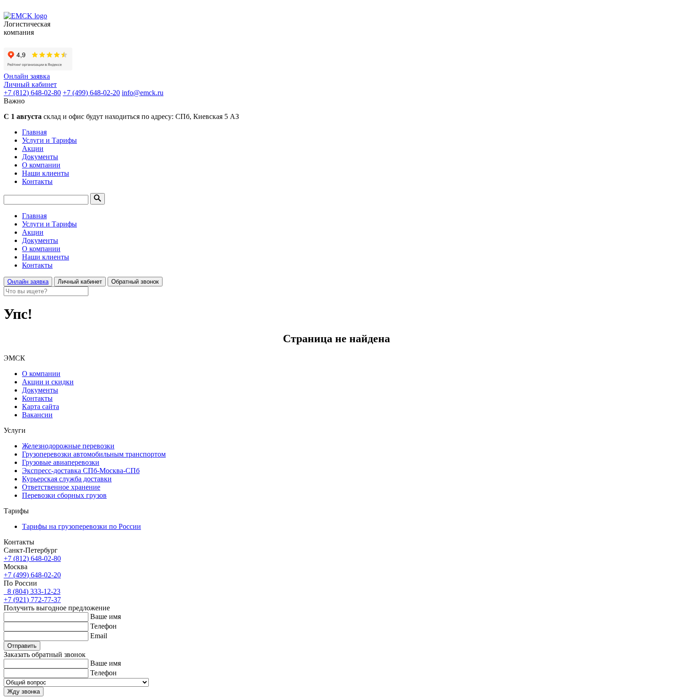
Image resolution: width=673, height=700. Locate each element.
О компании (41, 165)
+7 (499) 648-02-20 (91, 93)
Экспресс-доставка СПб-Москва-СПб (81, 470)
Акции (32, 148)
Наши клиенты (45, 173)
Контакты (37, 181)
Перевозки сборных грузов (64, 495)
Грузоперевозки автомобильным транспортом (94, 454)
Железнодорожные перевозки (68, 446)
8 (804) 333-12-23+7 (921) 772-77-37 (32, 595)
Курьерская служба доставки (67, 479)
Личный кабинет (30, 84)
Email (98, 636)
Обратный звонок (135, 281)
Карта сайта (40, 406)
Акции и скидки (48, 382)
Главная (34, 132)
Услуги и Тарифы (49, 140)
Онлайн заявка (27, 76)
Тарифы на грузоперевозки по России (81, 526)
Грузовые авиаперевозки (60, 462)
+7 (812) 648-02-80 (32, 93)
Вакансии (37, 415)
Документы (40, 157)
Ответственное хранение (61, 487)
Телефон (103, 626)
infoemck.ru (142, 93)
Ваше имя (105, 616)
